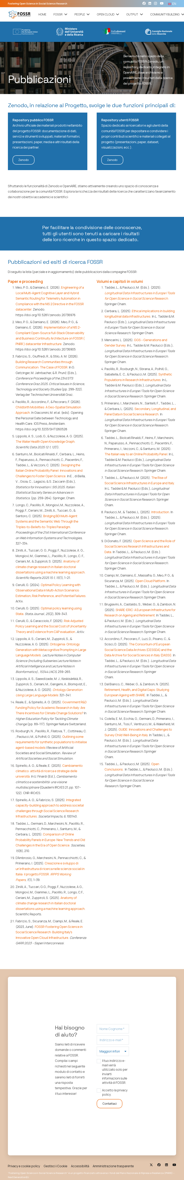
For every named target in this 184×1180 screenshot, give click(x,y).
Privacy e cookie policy (24, 1166)
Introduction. (160, 512)
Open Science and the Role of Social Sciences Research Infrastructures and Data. (140, 546)
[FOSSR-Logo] (19, 14)
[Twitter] (151, 1165)
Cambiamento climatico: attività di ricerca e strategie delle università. (49, 771)
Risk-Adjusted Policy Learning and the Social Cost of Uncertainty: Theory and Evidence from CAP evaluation (51, 626)
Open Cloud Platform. (150, 581)
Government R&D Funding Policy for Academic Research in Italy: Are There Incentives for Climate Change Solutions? (51, 707)
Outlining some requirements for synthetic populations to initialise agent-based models (51, 742)
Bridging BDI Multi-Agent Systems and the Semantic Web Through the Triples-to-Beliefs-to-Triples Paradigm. (47, 521)
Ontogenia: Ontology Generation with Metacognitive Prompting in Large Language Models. (51, 649)
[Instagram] (155, 3)
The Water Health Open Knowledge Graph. (45, 441)
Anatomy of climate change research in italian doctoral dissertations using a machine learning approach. (51, 903)
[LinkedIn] (149, 3)
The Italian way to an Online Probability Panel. (136, 454)
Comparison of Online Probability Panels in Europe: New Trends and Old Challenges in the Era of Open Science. (50, 839)
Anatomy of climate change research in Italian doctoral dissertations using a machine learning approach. (51, 566)
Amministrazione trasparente (113, 1166)
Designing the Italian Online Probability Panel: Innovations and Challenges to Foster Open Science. (49, 470)
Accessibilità (80, 1166)
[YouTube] (162, 3)
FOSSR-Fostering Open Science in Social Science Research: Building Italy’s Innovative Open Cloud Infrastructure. (49, 932)
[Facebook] (144, 3)
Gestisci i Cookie (55, 1166)
